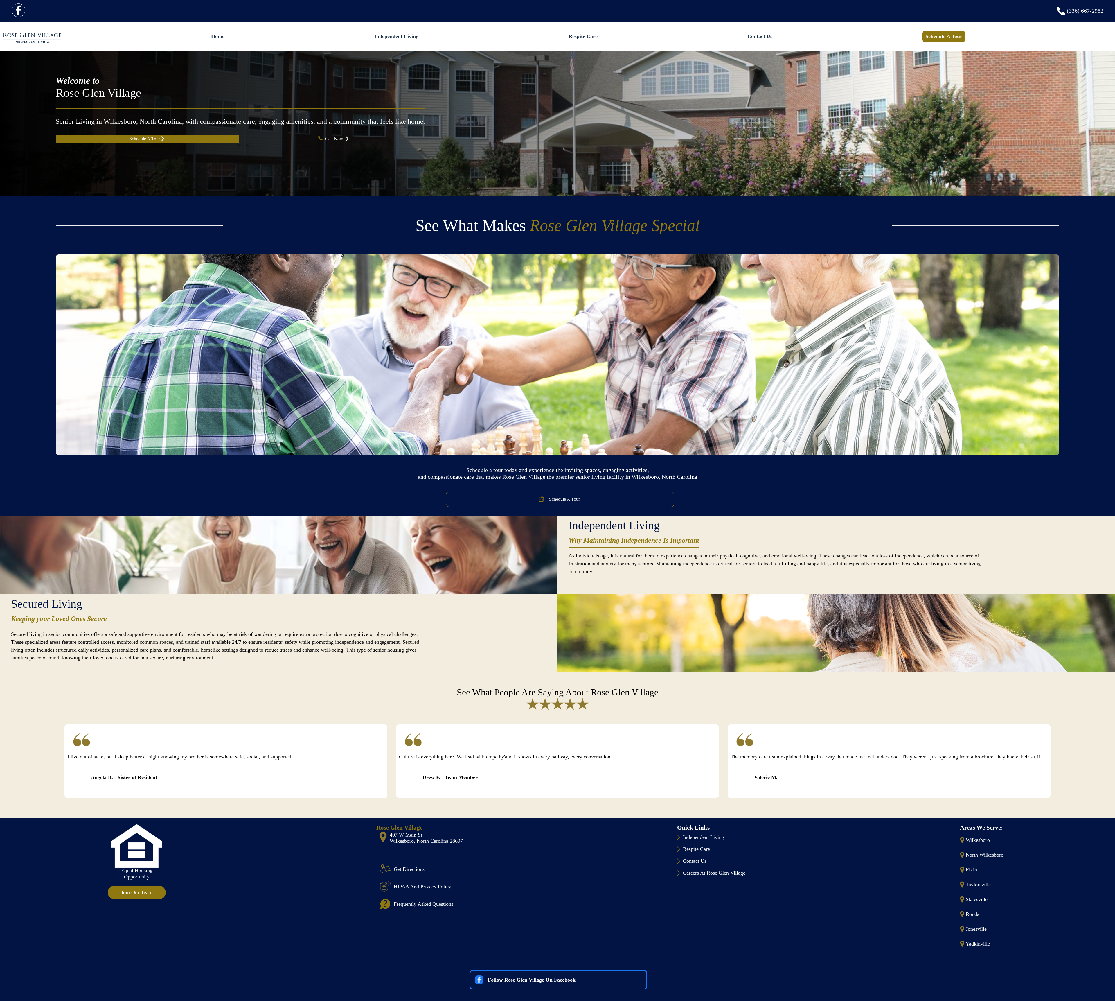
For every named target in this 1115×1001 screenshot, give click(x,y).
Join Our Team (136, 892)
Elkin (971, 870)
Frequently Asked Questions (423, 904)
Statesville (977, 899)
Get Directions (409, 869)
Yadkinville (978, 944)
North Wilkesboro (984, 855)
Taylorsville (978, 884)
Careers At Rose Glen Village (714, 873)
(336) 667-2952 (1085, 11)
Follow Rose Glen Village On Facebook (532, 980)
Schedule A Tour (943, 36)
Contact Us (759, 36)
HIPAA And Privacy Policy (422, 886)
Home (217, 36)
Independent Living (396, 36)
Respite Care (583, 36)
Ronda (972, 914)
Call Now (334, 138)
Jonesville (976, 929)
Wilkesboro (978, 840)
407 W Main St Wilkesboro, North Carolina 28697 (426, 838)
